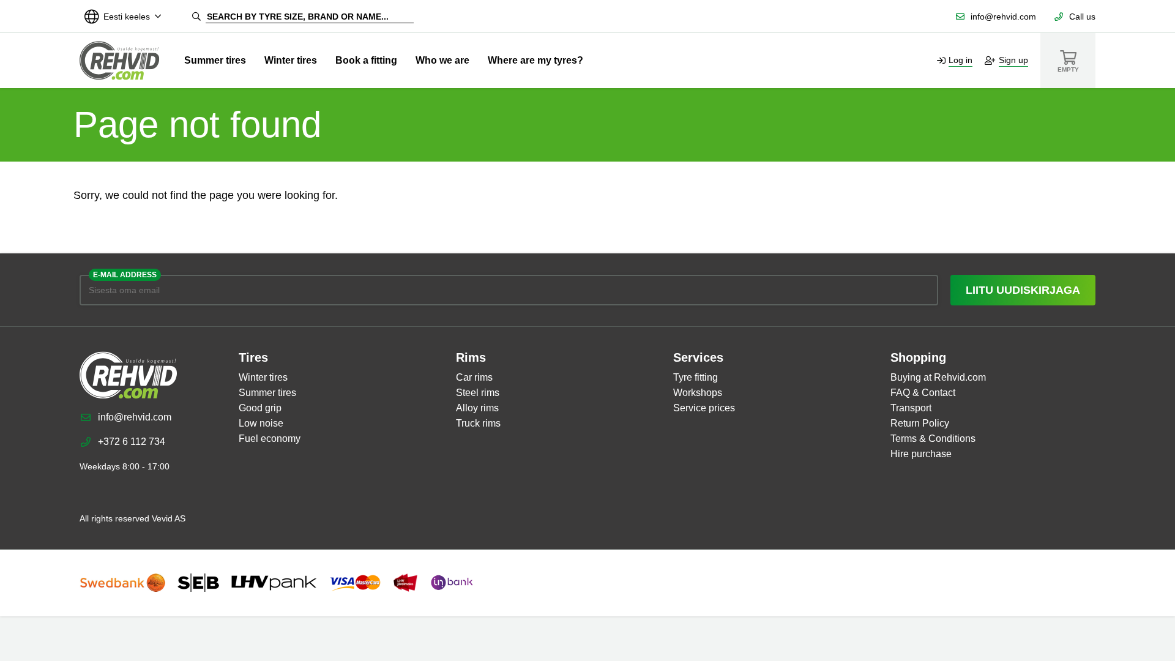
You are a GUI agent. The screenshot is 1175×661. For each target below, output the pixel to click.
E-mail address (125, 275)
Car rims (474, 377)
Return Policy (919, 423)
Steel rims (477, 392)
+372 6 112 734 (131, 441)
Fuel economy (269, 438)
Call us (1082, 16)
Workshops (697, 392)
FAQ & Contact (922, 392)
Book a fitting (366, 60)
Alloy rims (477, 408)
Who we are (442, 60)
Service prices (704, 408)
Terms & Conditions (932, 438)
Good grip (260, 408)
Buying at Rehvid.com (938, 377)
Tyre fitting (695, 377)
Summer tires (215, 60)
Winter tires (290, 60)
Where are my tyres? (535, 60)
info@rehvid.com (1003, 16)
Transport (910, 408)
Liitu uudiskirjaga (1023, 290)
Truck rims (478, 423)
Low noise (261, 423)
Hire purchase (921, 454)
